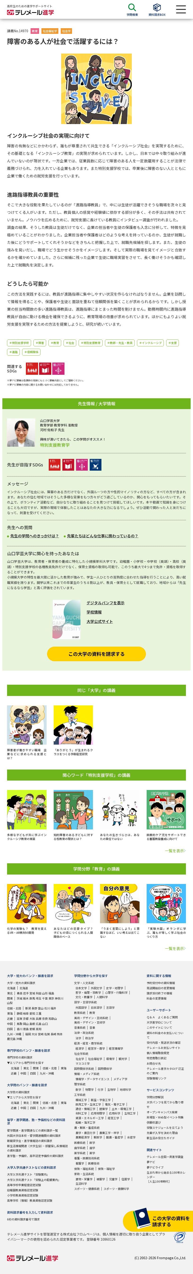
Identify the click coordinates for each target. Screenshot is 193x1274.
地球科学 (125, 1089)
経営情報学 (116, 1048)
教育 (35, 31)
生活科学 (81, 1183)
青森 (19, 993)
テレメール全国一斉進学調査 (165, 1157)
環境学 (110, 1059)
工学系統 (79, 1095)
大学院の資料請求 (18, 1092)
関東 (10, 998)
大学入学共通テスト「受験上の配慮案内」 (34, 1180)
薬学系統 (79, 1153)
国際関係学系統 (84, 1069)
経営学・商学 (96, 1048)
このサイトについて (159, 1027)
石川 (47, 1008)
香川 (19, 1029)
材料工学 (81, 1113)
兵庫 (38, 1018)
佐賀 (47, 1034)
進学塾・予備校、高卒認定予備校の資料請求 (35, 1156)
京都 (26, 1018)
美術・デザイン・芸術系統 (91, 1018)
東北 (10, 993)
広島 (38, 1024)
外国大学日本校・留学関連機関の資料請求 (34, 1135)
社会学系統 (81, 1053)
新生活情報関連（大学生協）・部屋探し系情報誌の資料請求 (37, 1148)
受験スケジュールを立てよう (165, 1127)
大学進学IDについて (159, 1022)
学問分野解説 (155, 1097)
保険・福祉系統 (84, 1169)
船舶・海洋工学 (85, 1122)
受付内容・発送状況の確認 (164, 1042)
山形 (45, 993)
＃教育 (55, 343)
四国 (10, 1029)
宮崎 (41, 1034)
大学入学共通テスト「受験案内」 (28, 1174)
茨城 (19, 998)
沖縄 (19, 1039)
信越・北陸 (14, 1008)
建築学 (103, 1109)
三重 (38, 1013)
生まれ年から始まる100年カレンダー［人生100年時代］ (166, 1176)
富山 (41, 1008)
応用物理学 (98, 1113)
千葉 (45, 998)
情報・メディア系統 (86, 1074)
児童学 (113, 1179)
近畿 (10, 1018)
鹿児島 (11, 1039)
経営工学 (113, 1118)
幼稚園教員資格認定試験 (22, 1190)
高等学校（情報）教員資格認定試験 (29, 1200)
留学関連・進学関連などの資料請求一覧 (32, 1130)
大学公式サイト (100, 621)
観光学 (123, 1059)
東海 (10, 1013)
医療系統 (79, 1143)
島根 (32, 1024)
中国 (10, 1024)
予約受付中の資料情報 (161, 983)
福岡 (28, 1034)
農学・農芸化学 (85, 1133)
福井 (53, 1008)
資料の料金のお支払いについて (165, 1035)
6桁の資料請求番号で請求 (23, 1219)
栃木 (26, 998)
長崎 (53, 1034)
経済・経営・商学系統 (88, 1043)
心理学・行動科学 (116, 992)
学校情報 (94, 612)
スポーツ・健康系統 (87, 1189)
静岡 (19, 1013)
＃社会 (70, 343)
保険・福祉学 (106, 1169)
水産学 (131, 1137)
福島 (51, 993)
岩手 (26, 993)
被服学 (100, 1179)
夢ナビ (151, 1162)
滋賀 (19, 1018)
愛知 (32, 1013)
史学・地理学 (114, 988)
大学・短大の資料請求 (21, 983)
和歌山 (52, 1018)
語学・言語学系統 (85, 1002)
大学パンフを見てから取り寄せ (165, 1104)
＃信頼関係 (31, 352)
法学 (78, 1038)
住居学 (125, 1179)
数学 (78, 1089)
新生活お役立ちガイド (161, 1138)
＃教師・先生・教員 (120, 343)
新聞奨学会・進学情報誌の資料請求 (29, 1141)
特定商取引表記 (156, 1058)
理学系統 (79, 1084)
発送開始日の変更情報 (161, 988)
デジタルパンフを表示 (106, 603)
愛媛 (32, 1029)
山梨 (10, 1003)
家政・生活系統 (84, 1174)
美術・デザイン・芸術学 (89, 1022)
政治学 (89, 1038)
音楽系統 (79, 1027)
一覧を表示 (174, 850)
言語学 (110, 1007)
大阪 (32, 1018)
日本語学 (96, 1007)
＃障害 (40, 343)
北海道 (11, 988)
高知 (38, 1029)
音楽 (92, 1027)
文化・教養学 (84, 997)
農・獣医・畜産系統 (87, 1127)
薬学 (92, 1153)
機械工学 (81, 1100)
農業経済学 (83, 1137)
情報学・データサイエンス (92, 1079)
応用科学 (114, 1113)
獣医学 (98, 1137)
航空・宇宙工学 (101, 1100)
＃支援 (172, 343)
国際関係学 (105, 1069)
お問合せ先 (154, 1063)
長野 (34, 1008)
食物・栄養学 (84, 1179)
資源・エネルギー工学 (90, 1118)
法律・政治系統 (84, 1033)
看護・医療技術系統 (87, 1158)
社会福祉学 (50, 31)
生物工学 (130, 1113)
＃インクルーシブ (150, 343)
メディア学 (120, 1079)
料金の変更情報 (156, 998)
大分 (34, 1034)
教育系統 (79, 1013)
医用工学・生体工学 (88, 1104)
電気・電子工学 (115, 1104)
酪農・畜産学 (114, 1137)
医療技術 (93, 1163)
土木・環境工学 (122, 1109)
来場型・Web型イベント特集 (165, 1117)
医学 (92, 1143)
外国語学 (81, 1007)
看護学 (80, 1163)
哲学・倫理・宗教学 (88, 992)
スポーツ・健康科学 (116, 1189)
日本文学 (81, 988)
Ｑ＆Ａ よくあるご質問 (162, 1017)
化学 (100, 1089)
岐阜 (26, 1013)
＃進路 (13, 352)
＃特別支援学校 (19, 343)
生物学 (111, 1089)
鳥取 (19, 1024)
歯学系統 (79, 1148)
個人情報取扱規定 (158, 1053)
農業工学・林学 (109, 1133)
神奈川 (59, 998)
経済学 (80, 1048)
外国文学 (96, 988)
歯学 (92, 1148)
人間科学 (102, 997)
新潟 (28, 1008)
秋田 (38, 993)
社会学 (66, 31)
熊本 (60, 1034)
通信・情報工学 (85, 1109)
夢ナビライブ (155, 1167)
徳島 (26, 1029)
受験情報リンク (156, 1078)
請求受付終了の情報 (159, 993)
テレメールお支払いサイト (164, 1048)
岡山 (26, 1024)
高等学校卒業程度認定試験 (24, 1185)
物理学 (89, 1089)
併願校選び (154, 1122)
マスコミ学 (83, 1063)
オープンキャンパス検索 (162, 1112)
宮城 (32, 993)
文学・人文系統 (84, 983)
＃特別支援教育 (91, 343)
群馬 (32, 998)
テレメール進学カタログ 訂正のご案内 (165, 1071)
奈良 (45, 1018)
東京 (51, 998)
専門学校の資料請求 (19, 1057)
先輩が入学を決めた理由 (162, 1133)
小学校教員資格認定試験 (22, 1195)
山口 (45, 1024)
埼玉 (38, 998)
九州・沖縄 (14, 1034)
